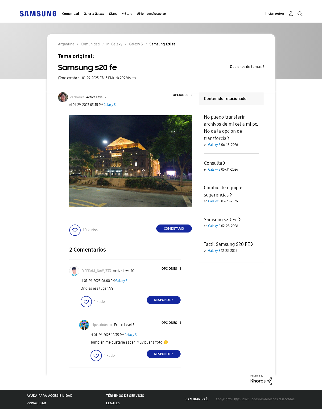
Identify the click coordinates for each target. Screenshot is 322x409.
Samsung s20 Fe (220, 219)
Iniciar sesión (274, 14)
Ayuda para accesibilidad (49, 396)
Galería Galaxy (94, 14)
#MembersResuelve (151, 14)
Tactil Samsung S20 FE (227, 244)
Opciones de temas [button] (245, 66)
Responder (163, 300)
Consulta (213, 163)
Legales (113, 403)
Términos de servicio (125, 396)
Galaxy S (109, 105)
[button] (183, 95)
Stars (113, 14)
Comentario (174, 229)
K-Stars (126, 14)
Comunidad (70, 14)
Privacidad (36, 403)
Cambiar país (197, 399)
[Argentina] (38, 13)
